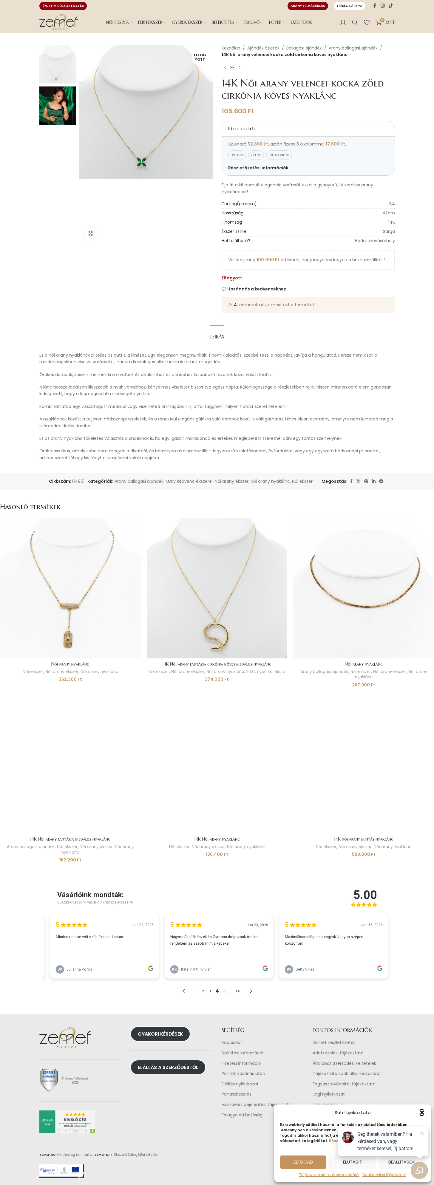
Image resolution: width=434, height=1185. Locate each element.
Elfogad (303, 1162)
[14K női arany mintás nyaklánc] (363, 763)
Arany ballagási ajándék (353, 48)
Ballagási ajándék (304, 48)
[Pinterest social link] (366, 481)
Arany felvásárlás (308, 5)
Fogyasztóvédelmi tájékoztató (344, 1084)
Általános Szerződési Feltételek (344, 1063)
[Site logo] (58, 22)
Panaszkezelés (236, 1094)
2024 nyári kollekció (265, 672)
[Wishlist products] (367, 22)
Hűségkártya (349, 5)
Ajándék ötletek (263, 48)
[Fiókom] (343, 22)
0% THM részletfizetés (63, 5)
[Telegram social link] (381, 481)
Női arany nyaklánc (270, 481)
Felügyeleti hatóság (242, 1115)
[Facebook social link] (375, 5)
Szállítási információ (242, 1053)
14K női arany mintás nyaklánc (363, 839)
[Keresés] (355, 22)
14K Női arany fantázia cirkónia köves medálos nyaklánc (216, 664)
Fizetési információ (241, 1063)
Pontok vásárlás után (243, 1073)
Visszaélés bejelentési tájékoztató (256, 1104)
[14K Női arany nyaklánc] (217, 763)
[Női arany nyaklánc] (70, 588)
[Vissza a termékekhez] (232, 67)
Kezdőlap (231, 48)
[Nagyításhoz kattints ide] (90, 233)
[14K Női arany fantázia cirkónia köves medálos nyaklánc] (217, 588)
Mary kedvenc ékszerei (189, 481)
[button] (422, 1113)
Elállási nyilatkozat (240, 1084)
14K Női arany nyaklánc (217, 839)
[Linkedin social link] (373, 481)
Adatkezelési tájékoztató (338, 1053)
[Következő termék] (239, 67)
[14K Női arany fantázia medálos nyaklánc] (70, 763)
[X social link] (358, 481)
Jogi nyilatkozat (329, 1094)
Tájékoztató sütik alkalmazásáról (329, 1174)
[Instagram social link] (383, 5)
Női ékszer (302, 481)
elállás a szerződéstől (168, 1067)
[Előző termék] (225, 67)
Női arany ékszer (231, 481)
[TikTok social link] (391, 5)
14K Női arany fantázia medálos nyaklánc (70, 839)
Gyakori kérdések (160, 1034)
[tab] (217, 334)
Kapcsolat (232, 1042)
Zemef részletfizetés (334, 1042)
